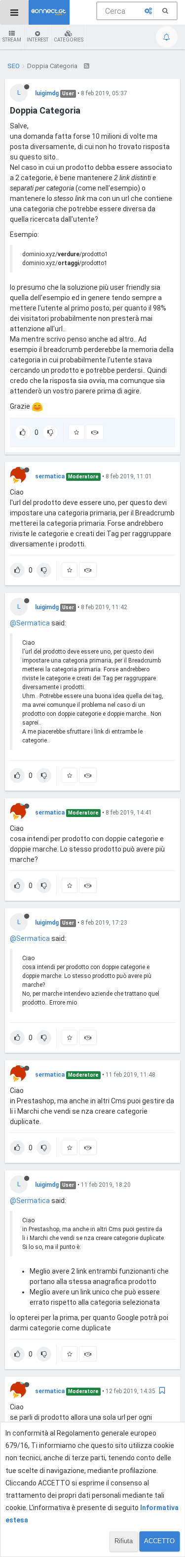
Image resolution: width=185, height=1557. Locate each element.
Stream (11, 39)
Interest (37, 39)
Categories (68, 39)
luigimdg (47, 93)
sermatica (50, 476)
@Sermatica (30, 623)
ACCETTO (159, 1541)
